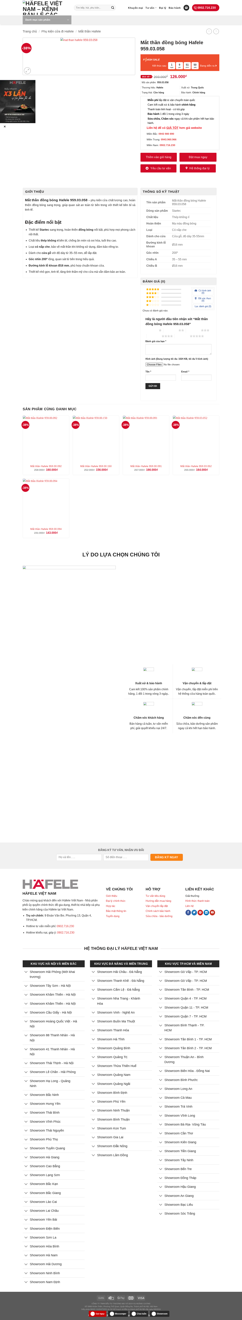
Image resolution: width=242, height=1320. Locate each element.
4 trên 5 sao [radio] (154, 336)
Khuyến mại (135, 7)
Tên (148, 372)
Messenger (120, 1314)
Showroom (162, 1314)
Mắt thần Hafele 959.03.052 (196, 466)
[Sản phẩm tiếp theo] (216, 31)
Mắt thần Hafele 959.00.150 (96, 466)
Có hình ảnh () (204, 291)
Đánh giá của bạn (155, 341)
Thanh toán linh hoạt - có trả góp (166, 109)
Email (185, 372)
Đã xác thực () (204, 299)
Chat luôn (141, 1314)
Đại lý (162, 7)
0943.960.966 (168, 139)
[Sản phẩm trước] (209, 31)
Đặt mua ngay (198, 157)
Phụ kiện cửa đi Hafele (57, 31)
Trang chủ (30, 31)
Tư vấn (149, 7)
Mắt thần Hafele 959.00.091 (146, 466)
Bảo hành (175, 7)
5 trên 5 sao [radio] (182, 336)
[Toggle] (26, 972)
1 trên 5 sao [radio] (151, 330)
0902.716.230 (65, 926)
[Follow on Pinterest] (200, 912)
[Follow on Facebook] (188, 912)
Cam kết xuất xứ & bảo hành (171, 104)
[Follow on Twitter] (194, 912)
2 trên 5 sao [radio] (170, 330)
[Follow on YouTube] (212, 912)
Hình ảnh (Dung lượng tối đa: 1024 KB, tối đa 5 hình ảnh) (176, 359)
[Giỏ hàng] (186, 8)
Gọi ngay (100, 1314)
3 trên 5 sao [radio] (193, 330)
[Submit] (113, 8)
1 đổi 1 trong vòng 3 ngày (168, 113)
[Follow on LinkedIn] (206, 912)
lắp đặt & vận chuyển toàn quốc (171, 99)
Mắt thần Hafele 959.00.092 (46, 466)
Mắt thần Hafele (89, 31)
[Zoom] (27, 70)
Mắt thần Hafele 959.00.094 (46, 529)
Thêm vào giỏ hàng (158, 157)
